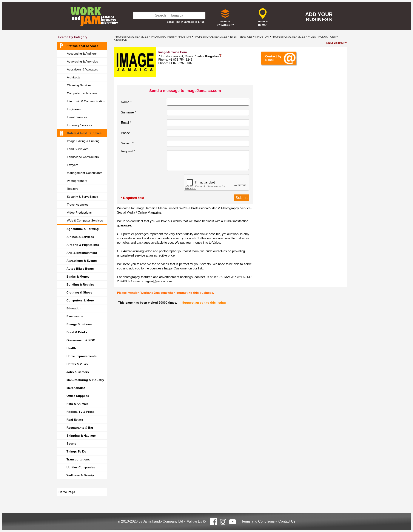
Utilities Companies (80, 467)
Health (71, 348)
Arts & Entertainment (81, 252)
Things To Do (76, 451)
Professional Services (82, 45)
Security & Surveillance (82, 196)
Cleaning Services (79, 85)
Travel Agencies (77, 204)
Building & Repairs (80, 284)
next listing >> (336, 42)
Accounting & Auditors (82, 53)
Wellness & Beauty (80, 475)
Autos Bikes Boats (80, 268)
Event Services (77, 117)
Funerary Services (79, 125)
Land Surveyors (77, 149)
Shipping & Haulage (81, 435)
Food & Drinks (77, 332)
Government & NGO (80, 340)
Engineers (74, 109)
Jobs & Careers (77, 372)
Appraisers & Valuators (82, 69)
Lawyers (72, 165)
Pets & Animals (77, 403)
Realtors (72, 188)
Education (74, 308)
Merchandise (75, 388)
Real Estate (74, 419)
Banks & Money (77, 276)
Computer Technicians (82, 93)
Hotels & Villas (77, 364)
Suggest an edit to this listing (204, 302)
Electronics (74, 316)
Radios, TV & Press (80, 411)
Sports (71, 443)
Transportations (78, 459)
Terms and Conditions (258, 521)
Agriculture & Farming (82, 229)
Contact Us (286, 521)
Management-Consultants (84, 172)
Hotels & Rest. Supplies (84, 133)
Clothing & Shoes (79, 292)
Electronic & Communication (86, 101)
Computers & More (80, 300)
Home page (67, 492)
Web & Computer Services (85, 220)
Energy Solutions (79, 324)
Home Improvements (81, 356)
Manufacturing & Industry (85, 380)
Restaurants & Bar (79, 427)
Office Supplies (77, 395)
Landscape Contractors (83, 157)
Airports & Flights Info (82, 244)
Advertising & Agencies (82, 61)
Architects (73, 77)
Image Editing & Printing (83, 141)
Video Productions (79, 212)
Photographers (77, 180)
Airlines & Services (80, 236)
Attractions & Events (81, 260)
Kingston (184, 36)
